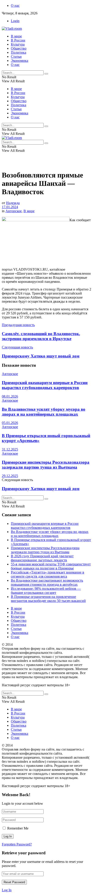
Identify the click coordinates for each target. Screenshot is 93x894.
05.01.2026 (10, 423)
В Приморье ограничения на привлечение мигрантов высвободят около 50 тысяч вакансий (48, 599)
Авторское (13, 211)
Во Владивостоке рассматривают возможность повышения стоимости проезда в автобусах (47, 582)
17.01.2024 (10, 207)
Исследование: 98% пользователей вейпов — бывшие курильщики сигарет (46, 590)
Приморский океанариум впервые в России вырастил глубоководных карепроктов (45, 385)
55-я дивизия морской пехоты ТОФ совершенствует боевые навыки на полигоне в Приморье (51, 566)
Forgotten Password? (17, 844)
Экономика (19, 60)
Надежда (13, 203)
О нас (15, 5)
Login (15, 21)
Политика (18, 52)
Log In (7, 890)
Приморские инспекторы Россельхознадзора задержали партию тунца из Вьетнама (45, 465)
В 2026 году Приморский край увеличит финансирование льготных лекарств (42, 558)
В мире (16, 36)
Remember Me (17, 828)
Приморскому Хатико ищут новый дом (40, 488)
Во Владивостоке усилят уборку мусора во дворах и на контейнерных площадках (43, 412)
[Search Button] (46, 73)
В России (18, 40)
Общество (18, 48)
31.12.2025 (10, 449)
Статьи (16, 56)
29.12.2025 (10, 476)
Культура (18, 44)
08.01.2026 (10, 396)
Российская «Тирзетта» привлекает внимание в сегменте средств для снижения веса (47, 574)
